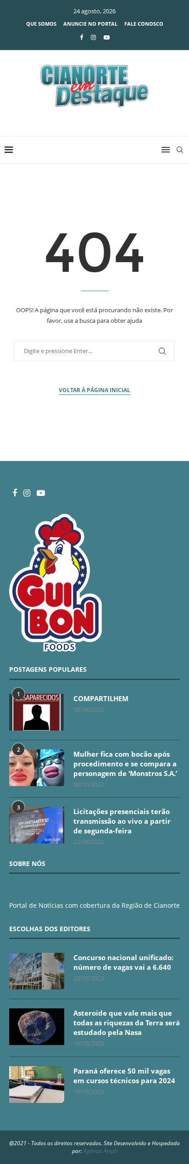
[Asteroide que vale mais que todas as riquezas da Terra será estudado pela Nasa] (36, 1026)
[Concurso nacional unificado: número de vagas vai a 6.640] (36, 971)
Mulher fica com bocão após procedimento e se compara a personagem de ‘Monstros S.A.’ (125, 763)
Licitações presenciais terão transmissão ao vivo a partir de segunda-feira (122, 821)
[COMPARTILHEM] (36, 712)
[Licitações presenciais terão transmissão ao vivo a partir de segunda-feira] (36, 825)
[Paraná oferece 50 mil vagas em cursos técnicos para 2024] (36, 1084)
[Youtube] (107, 37)
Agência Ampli (100, 1151)
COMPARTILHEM (100, 698)
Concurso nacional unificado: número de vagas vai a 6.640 (123, 962)
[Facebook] (81, 37)
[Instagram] (93, 37)
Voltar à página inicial (94, 390)
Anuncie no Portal (90, 23)
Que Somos (41, 23)
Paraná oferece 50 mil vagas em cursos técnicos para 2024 (124, 1075)
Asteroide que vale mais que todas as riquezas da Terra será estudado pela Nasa (126, 1022)
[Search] (179, 149)
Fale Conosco (143, 23)
